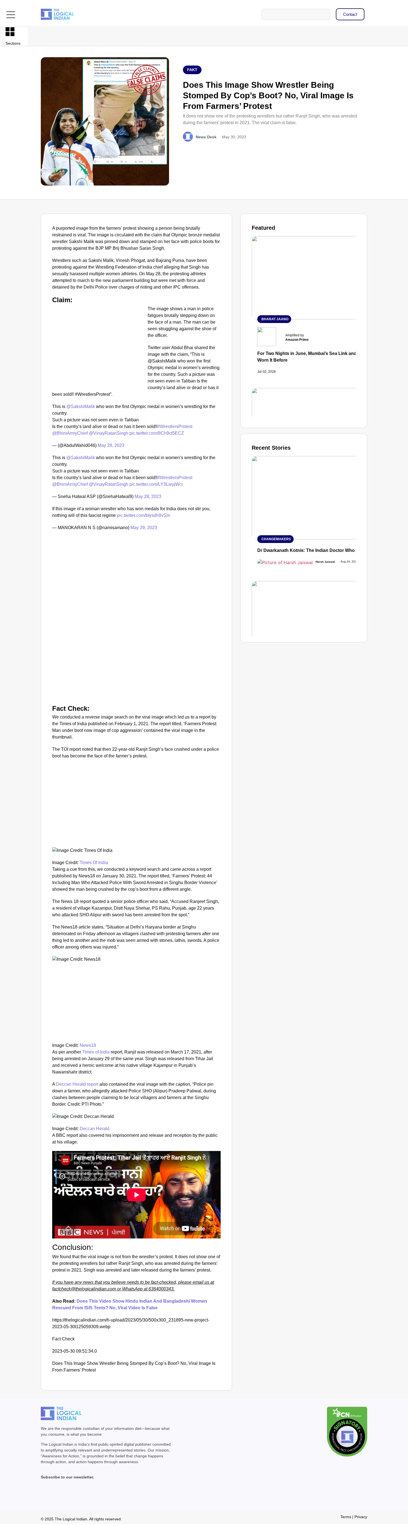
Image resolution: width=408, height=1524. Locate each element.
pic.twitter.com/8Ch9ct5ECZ (156, 433)
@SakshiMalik (80, 406)
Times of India (95, 1052)
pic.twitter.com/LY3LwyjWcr (156, 484)
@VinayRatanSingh (108, 433)
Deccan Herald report (77, 1084)
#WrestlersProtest (174, 426)
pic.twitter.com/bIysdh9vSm (143, 515)
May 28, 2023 (111, 445)
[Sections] (10, 31)
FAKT (192, 69)
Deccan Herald (94, 1128)
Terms (345, 1517)
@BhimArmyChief (70, 433)
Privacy (360, 1517)
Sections (13, 43)
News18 (88, 1045)
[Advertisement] (98, 347)
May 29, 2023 (143, 527)
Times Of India (94, 862)
